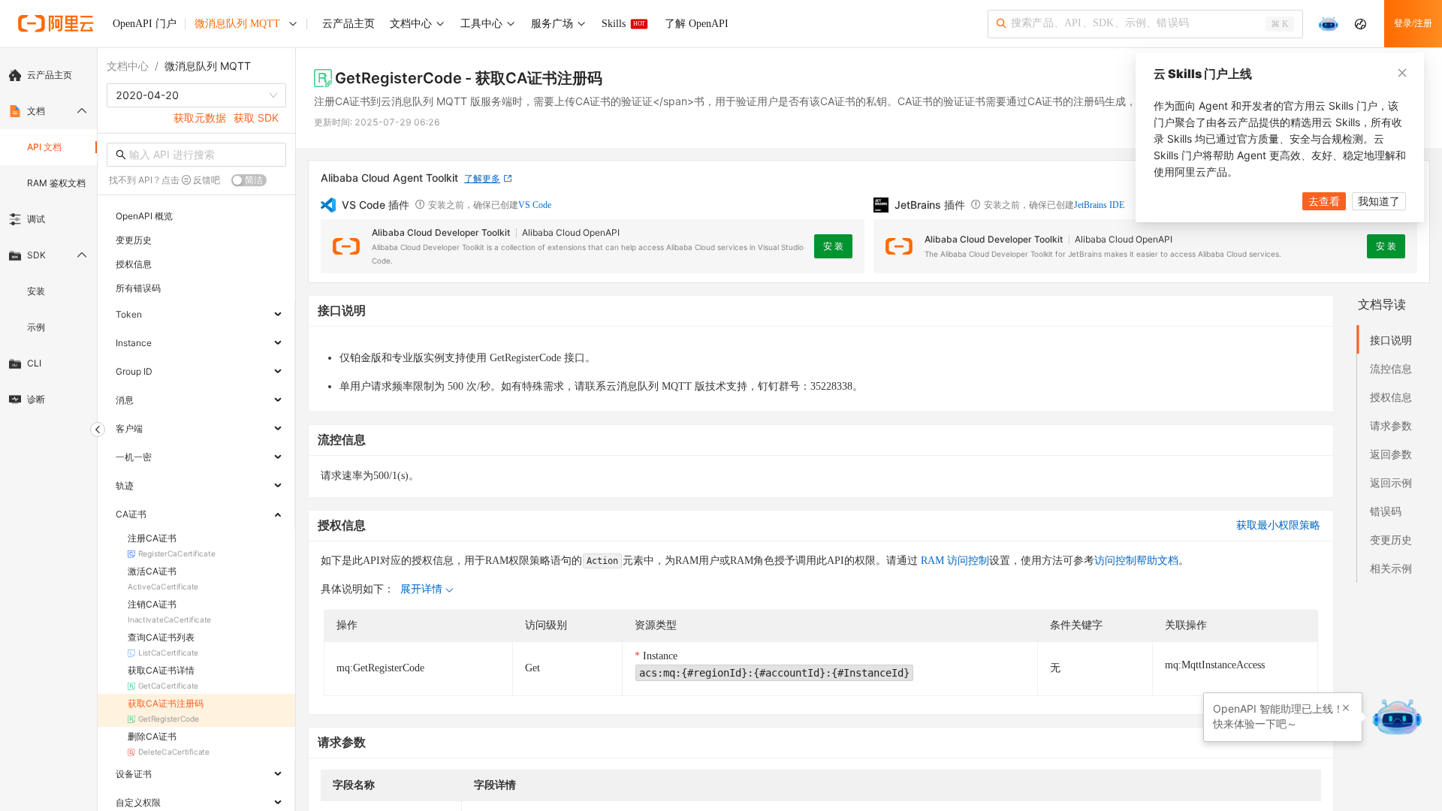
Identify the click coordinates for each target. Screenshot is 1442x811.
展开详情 (421, 589)
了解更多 (482, 178)
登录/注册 (1413, 23)
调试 (36, 219)
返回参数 (1391, 454)
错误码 (1385, 511)
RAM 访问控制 (953, 560)
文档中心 (128, 65)
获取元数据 (199, 117)
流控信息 (1391, 368)
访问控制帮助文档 (1136, 560)
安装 (36, 291)
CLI (34, 363)
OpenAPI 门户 (144, 23)
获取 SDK (256, 117)
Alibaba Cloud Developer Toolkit (441, 232)
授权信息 (1391, 396)
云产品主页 (49, 74)
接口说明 (1391, 339)
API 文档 (44, 146)
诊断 (36, 399)
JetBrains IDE (1099, 205)
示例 (36, 327)
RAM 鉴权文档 (56, 182)
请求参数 (1391, 425)
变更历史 (1391, 539)
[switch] (249, 180)
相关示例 (1391, 568)
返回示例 (1391, 482)
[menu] (48, 237)
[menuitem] (48, 75)
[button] (1346, 708)
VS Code (534, 205)
